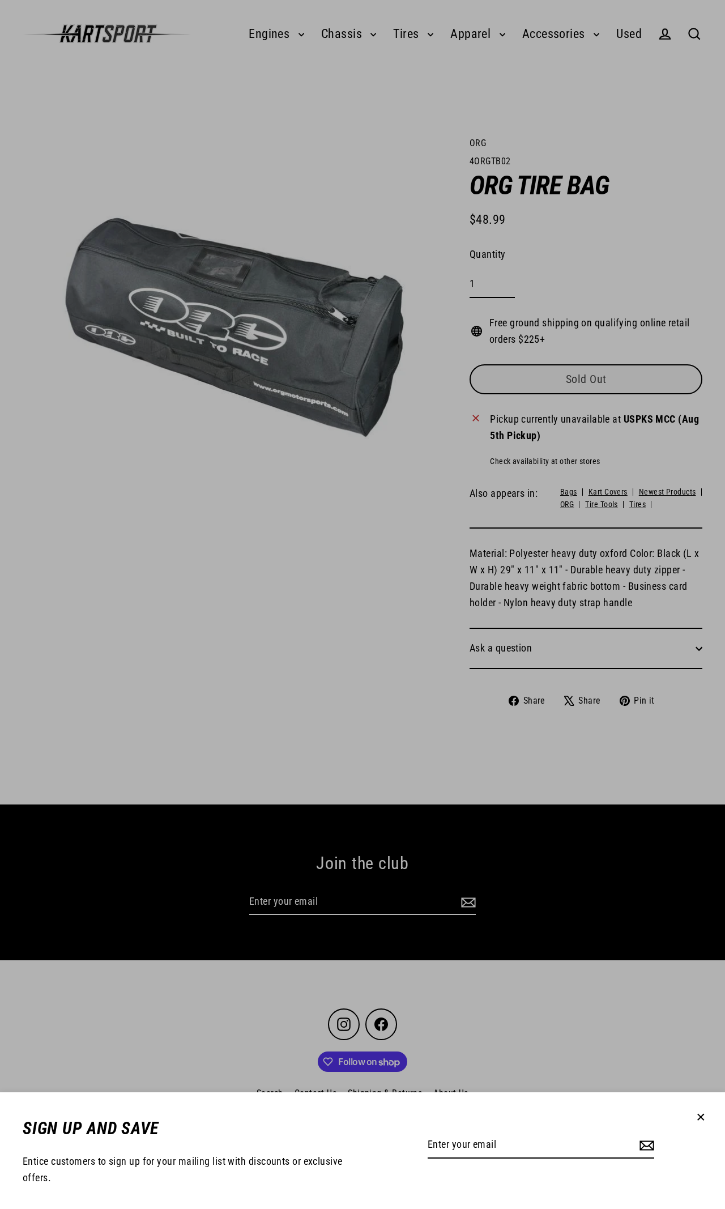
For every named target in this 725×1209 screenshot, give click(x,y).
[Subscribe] (645, 1145)
